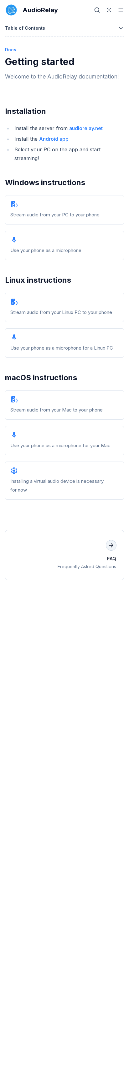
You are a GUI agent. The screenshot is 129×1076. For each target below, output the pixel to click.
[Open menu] (121, 10)
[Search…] (97, 10)
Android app (54, 139)
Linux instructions (38, 280)
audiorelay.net (86, 128)
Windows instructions (45, 182)
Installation (25, 111)
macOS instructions (41, 377)
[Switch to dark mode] (109, 10)
